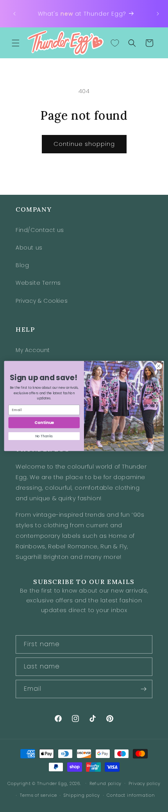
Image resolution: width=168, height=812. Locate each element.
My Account (33, 350)
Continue (44, 423)
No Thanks (44, 436)
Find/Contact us (40, 230)
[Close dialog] (158, 366)
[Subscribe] (143, 689)
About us (29, 248)
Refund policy (105, 783)
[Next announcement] (157, 13)
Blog (22, 265)
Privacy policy (145, 783)
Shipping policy (82, 795)
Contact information (131, 795)
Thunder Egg (52, 783)
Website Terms (38, 283)
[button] (15, 43)
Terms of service (38, 795)
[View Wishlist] (114, 43)
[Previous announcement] (14, 13)
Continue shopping (84, 144)
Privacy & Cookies (42, 301)
